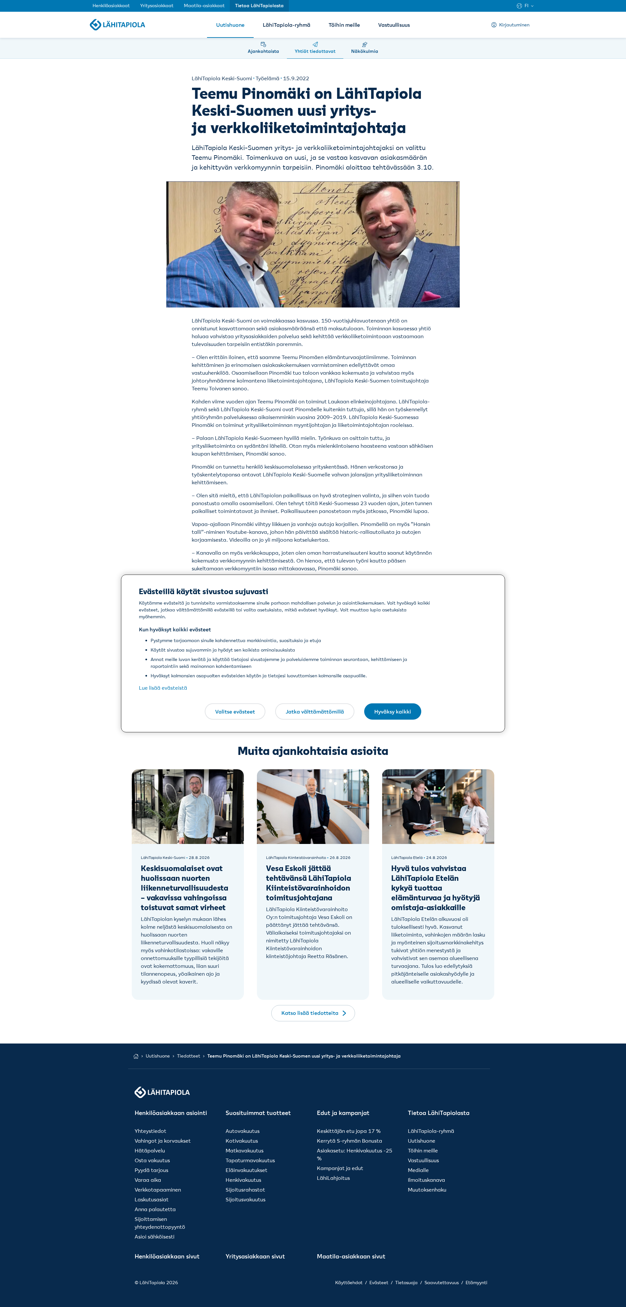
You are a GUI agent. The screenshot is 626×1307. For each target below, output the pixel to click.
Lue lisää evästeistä (163, 687)
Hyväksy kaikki (392, 711)
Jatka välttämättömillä (315, 711)
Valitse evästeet (235, 711)
